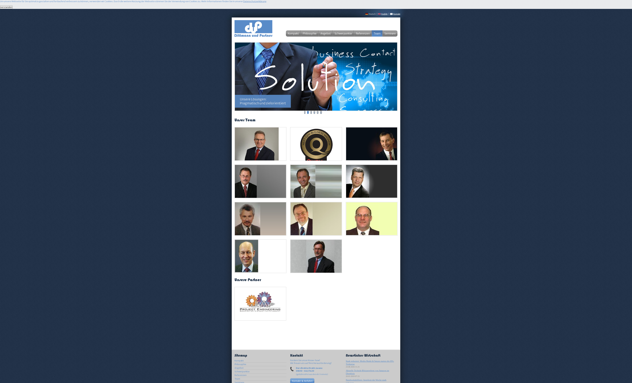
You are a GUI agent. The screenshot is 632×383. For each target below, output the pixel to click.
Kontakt (396, 14)
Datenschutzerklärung (254, 1)
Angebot (325, 33)
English (384, 14)
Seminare (390, 33)
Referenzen (363, 33)
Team (237, 378)
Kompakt (293, 33)
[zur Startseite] (253, 35)
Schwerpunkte (343, 33)
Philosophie (309, 33)
